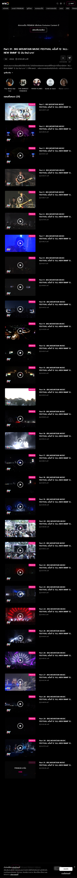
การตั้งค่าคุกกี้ (66, 873)
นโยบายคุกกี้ (14, 874)
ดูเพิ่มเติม (7, 72)
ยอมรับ (66, 869)
